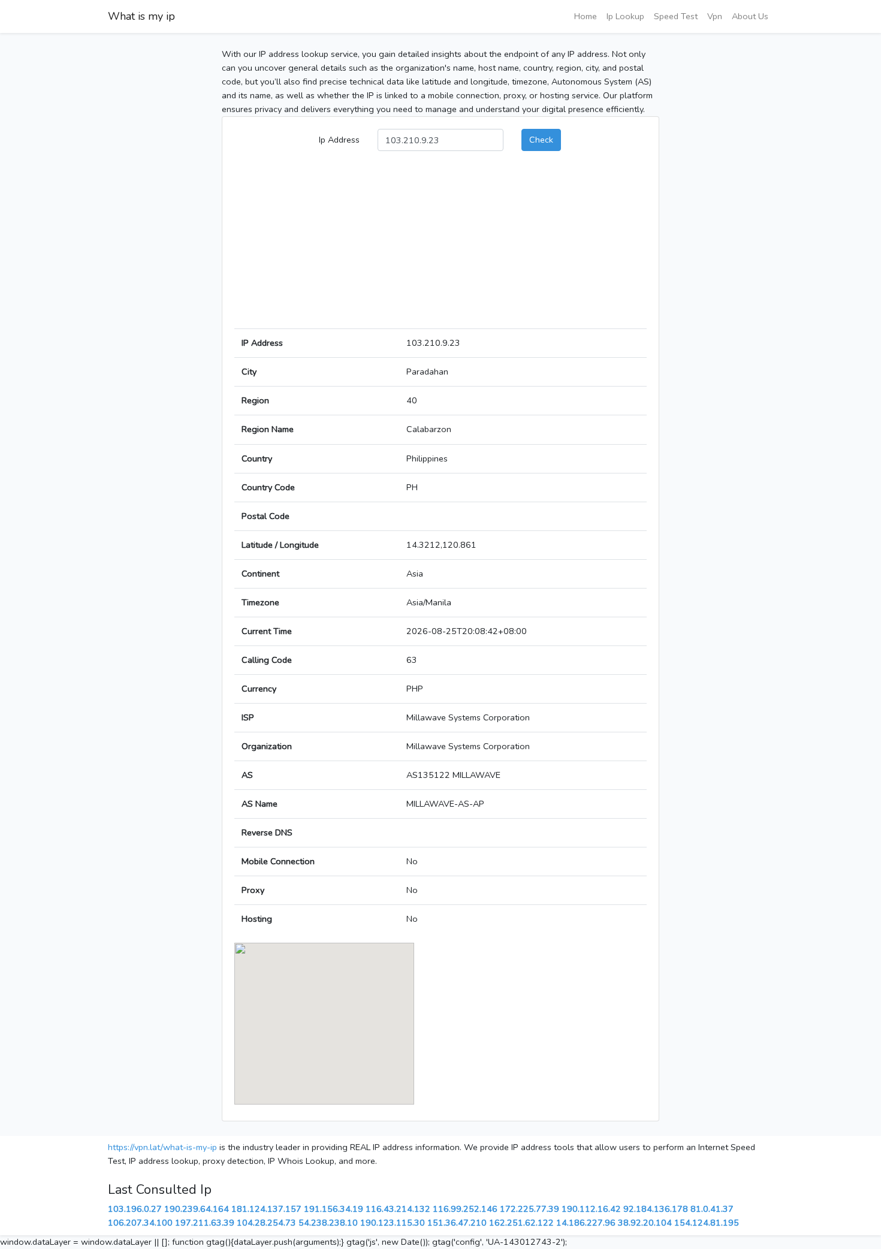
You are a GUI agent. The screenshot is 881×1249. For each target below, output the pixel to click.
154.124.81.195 (706, 1223)
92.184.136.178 (655, 1209)
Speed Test (676, 16)
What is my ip (141, 16)
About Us (750, 16)
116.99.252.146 (465, 1209)
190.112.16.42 (591, 1209)
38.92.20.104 (645, 1223)
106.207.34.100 (140, 1223)
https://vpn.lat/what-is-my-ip (162, 1147)
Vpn (714, 16)
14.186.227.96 (586, 1223)
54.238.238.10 (328, 1223)
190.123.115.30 (392, 1223)
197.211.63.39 (204, 1223)
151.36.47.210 (457, 1223)
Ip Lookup (625, 16)
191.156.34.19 (333, 1209)
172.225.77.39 (529, 1209)
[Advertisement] (440, 244)
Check (541, 140)
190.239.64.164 (196, 1209)
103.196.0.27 (135, 1209)
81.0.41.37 (712, 1209)
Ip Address (339, 140)
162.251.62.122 (521, 1223)
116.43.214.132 (398, 1209)
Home (585, 16)
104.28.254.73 (266, 1223)
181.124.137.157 (266, 1209)
